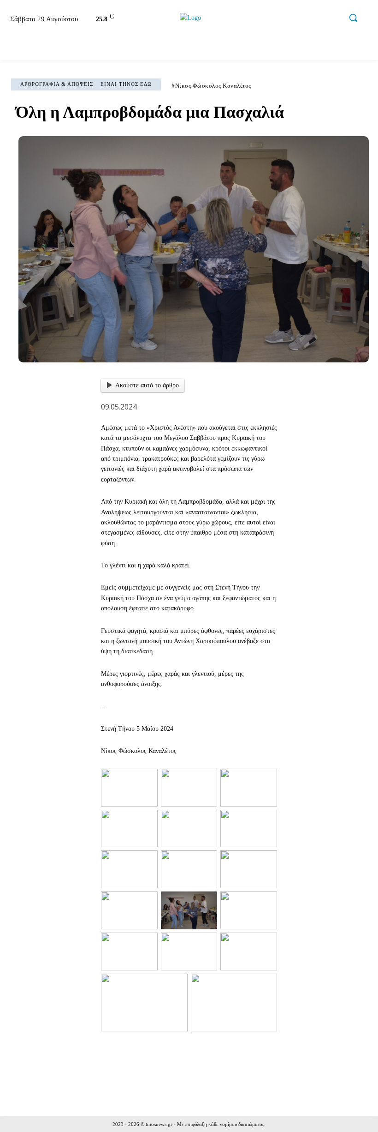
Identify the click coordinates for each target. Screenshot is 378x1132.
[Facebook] (276, 19)
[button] (353, 17)
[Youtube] (335, 19)
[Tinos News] (190, 18)
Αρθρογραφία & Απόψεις (56, 84)
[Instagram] (296, 19)
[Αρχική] (15, 48)
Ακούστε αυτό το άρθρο (147, 385)
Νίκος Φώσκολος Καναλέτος (213, 85)
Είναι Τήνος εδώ (126, 84)
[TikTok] (316, 19)
